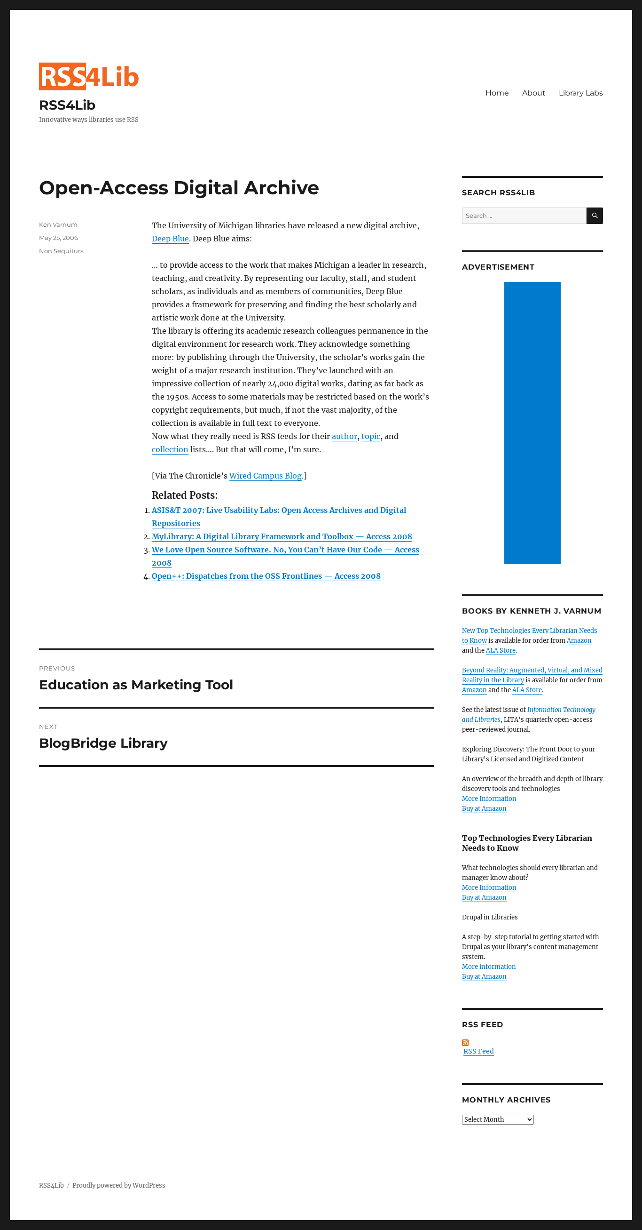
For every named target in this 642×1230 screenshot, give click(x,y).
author (344, 436)
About (534, 92)
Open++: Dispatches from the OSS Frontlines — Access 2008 (266, 576)
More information (489, 967)
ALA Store (501, 651)
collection (170, 449)
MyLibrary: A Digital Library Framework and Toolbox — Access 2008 (282, 536)
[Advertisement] (534, 424)
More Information (489, 799)
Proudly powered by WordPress (118, 1186)
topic (370, 436)
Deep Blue (170, 238)
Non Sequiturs (61, 251)
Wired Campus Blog (265, 475)
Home (497, 92)
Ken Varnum (58, 224)
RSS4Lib (67, 105)
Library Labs (581, 92)
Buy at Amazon (484, 809)
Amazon (579, 641)
